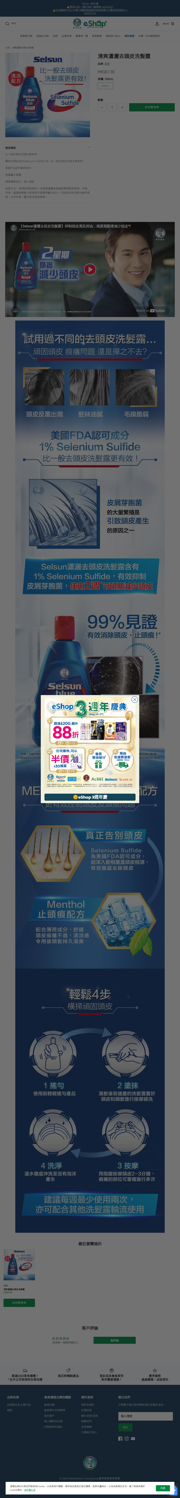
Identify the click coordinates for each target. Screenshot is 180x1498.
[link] (90, 743)
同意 (162, 1488)
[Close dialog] (135, 699)
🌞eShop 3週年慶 (90, 797)
